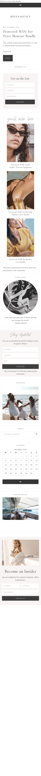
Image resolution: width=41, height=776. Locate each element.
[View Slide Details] (20, 508)
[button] (20, 5)
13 (16, 465)
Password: (7, 51)
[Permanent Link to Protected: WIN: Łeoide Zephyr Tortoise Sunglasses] (20, 161)
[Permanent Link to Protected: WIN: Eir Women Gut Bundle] (20, 256)
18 (6, 469)
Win (4, 27)
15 (26, 465)
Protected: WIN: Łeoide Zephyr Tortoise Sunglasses (20, 166)
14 (21, 465)
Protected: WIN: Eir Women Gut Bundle (20, 260)
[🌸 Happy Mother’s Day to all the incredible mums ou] (20, 404)
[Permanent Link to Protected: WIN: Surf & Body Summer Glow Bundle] (20, 209)
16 (31, 465)
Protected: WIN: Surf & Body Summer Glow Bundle (20, 213)
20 (16, 469)
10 (37, 460)
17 (37, 465)
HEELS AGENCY (20, 16)
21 (21, 469)
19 (11, 469)
